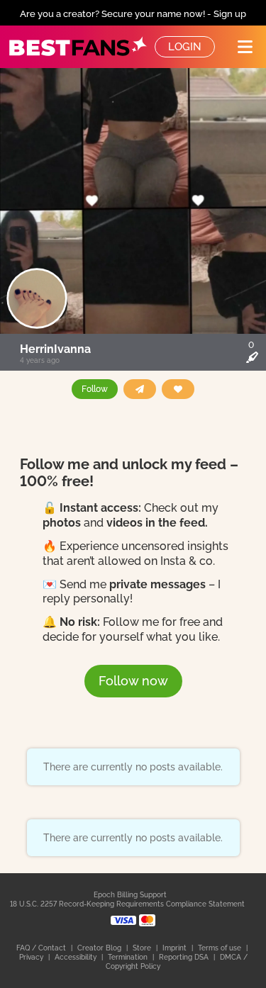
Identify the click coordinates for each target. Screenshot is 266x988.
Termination (129, 957)
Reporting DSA (185, 957)
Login (184, 46)
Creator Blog (100, 948)
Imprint (175, 948)
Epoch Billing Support (130, 895)
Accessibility (77, 957)
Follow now (133, 680)
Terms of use (220, 948)
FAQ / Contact (42, 948)
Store (143, 948)
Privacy (32, 957)
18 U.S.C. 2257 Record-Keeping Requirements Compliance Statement (127, 904)
